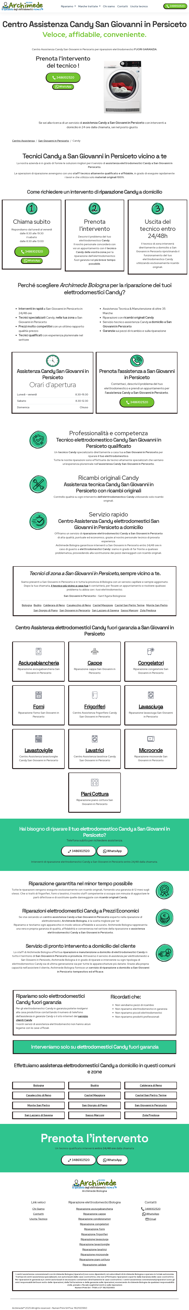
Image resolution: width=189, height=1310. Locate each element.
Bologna (27, 605)
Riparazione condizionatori (94, 1219)
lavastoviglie (39, 750)
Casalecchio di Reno (79, 605)
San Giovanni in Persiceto (53, 140)
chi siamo (109, 6)
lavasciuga (151, 706)
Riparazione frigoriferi (94, 1234)
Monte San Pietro (157, 605)
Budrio (37, 605)
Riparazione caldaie (94, 1264)
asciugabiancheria (38, 663)
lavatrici (95, 750)
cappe (95, 663)
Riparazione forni (94, 1229)
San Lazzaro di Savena (105, 610)
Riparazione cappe (94, 1213)
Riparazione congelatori (94, 1224)
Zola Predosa (148, 610)
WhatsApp (65, 86)
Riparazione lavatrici (94, 1249)
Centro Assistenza (23, 140)
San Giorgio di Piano (46, 610)
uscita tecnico (139, 6)
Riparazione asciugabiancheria (94, 1208)
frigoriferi (94, 706)
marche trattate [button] (88, 6)
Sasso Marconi (129, 610)
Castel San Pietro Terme (130, 605)
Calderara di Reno (54, 605)
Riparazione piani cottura (94, 1259)
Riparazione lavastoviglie (94, 1244)
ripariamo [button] (67, 6)
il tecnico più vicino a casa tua (69, 585)
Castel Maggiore (103, 605)
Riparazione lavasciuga (94, 1239)
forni (38, 706)
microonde (151, 750)
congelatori (151, 663)
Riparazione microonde (95, 1254)
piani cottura (95, 794)
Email (152, 1219)
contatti (122, 6)
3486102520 (177, 6)
